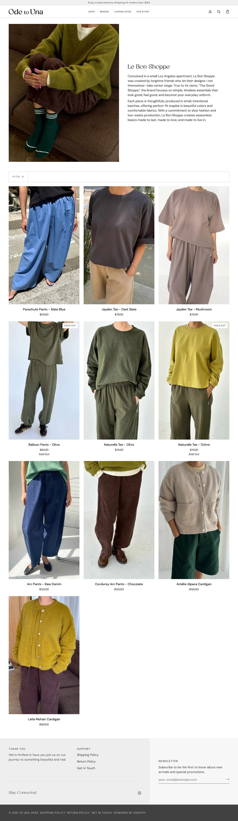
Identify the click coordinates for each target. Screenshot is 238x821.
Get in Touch (86, 768)
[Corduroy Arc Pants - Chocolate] (119, 520)
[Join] (226, 779)
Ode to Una (21, 813)
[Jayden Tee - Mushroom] (194, 245)
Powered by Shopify (130, 813)
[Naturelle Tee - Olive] (119, 380)
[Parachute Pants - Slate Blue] (44, 245)
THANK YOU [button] (17, 749)
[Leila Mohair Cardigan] (44, 655)
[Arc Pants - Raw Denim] (44, 520)
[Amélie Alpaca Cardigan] (194, 520)
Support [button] (84, 749)
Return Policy (86, 761)
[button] (91, 12)
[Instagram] (139, 793)
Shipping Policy (87, 755)
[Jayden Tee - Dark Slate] (119, 245)
